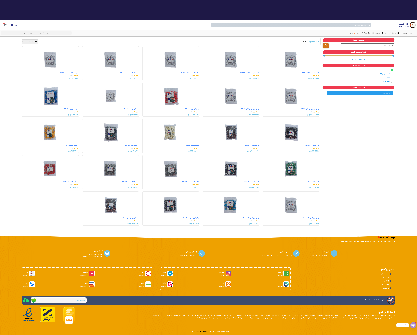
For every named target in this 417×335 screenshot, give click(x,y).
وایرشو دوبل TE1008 (192, 109)
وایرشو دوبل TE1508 (312, 145)
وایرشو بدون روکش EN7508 (189, 73)
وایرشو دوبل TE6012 (312, 182)
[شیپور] (32, 284)
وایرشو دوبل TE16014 (192, 145)
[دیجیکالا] (92, 273)
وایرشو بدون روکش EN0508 (249, 73)
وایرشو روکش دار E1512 (251, 182)
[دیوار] (32, 273)
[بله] (286, 284)
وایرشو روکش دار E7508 (250, 218)
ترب (143, 272)
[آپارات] (170, 284)
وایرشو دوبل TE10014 (252, 145)
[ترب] (148, 273)
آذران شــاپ (404, 24)
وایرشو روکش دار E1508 (191, 218)
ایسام (142, 283)
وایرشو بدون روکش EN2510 (69, 73)
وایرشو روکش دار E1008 (70, 182)
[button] (408, 33)
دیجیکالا (85, 272)
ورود (15, 25)
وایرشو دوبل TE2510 (131, 145)
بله (282, 283)
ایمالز (86, 283)
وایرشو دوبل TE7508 (71, 109)
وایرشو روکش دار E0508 (311, 218)
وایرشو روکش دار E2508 (130, 182)
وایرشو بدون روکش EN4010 (310, 109)
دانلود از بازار (81, 300)
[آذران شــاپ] (413, 25)
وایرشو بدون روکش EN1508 (129, 73)
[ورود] (12, 25)
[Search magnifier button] (369, 25)
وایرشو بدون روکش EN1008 (310, 73)
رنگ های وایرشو (386, 93)
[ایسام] (148, 284)
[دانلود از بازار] (33, 300)
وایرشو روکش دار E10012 (130, 218)
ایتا (223, 283)
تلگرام (164, 272)
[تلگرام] (170, 273)
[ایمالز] (92, 284)
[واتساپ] (286, 273)
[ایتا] (228, 284)
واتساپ (280, 272)
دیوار (27, 272)
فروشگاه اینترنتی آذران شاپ (200, 332)
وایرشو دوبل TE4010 (71, 145)
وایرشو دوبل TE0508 (131, 109)
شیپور (26, 283)
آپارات (164, 283)
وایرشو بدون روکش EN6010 (250, 109)
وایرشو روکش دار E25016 (190, 182)
